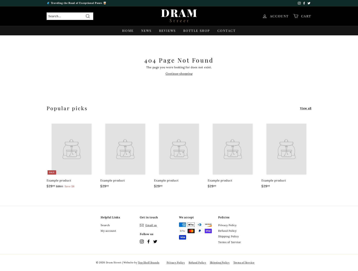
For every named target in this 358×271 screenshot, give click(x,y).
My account (108, 230)
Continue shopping (179, 73)
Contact (226, 30)
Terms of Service (229, 242)
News (146, 30)
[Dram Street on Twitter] (155, 241)
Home (128, 30)
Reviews (167, 30)
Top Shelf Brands (148, 262)
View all (305, 108)
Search (105, 225)
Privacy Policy (227, 225)
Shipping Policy (228, 236)
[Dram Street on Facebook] (148, 241)
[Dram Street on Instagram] (142, 241)
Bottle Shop (196, 30)
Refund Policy (227, 230)
